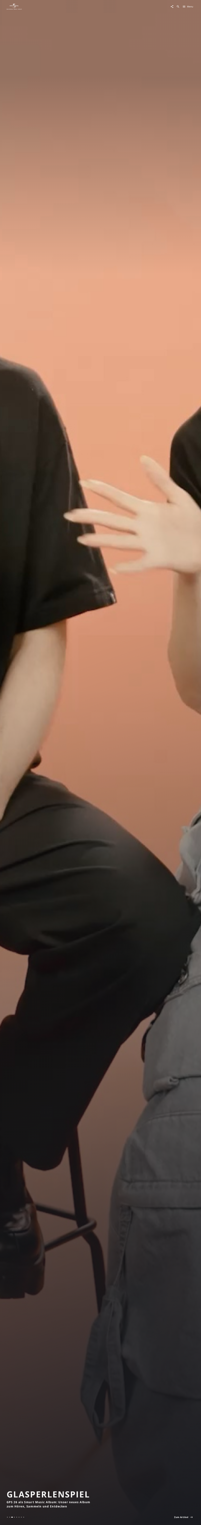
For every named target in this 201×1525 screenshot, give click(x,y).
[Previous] (8, 762)
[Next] (192, 762)
